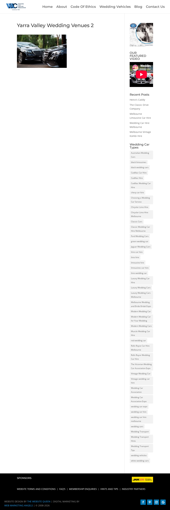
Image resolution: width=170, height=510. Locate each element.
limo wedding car (139, 273)
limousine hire (137, 262)
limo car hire (137, 252)
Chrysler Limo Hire (139, 207)
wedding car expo (139, 406)
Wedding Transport (140, 431)
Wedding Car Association (137, 390)
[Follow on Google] (163, 502)
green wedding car (139, 241)
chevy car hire (137, 192)
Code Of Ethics (83, 7)
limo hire (135, 257)
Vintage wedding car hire (140, 380)
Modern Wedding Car (141, 311)
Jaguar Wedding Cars (140, 246)
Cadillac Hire (137, 178)
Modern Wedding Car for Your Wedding (141, 318)
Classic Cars (136, 221)
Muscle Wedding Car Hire (140, 333)
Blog (138, 7)
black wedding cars (140, 167)
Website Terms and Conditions (36, 489)
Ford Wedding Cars (140, 236)
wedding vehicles (139, 455)
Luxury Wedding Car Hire (140, 280)
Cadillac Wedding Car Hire (141, 185)
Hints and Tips (109, 489)
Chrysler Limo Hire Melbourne (139, 214)
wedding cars (137, 426)
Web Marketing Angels (18, 505)
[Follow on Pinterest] (149, 502)
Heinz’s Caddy (137, 99)
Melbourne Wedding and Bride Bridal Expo (141, 304)
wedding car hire (138, 411)
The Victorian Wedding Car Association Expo (141, 366)
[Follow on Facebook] (143, 502)
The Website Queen (38, 501)
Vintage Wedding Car (140, 373)
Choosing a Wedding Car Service (140, 199)
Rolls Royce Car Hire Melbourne (140, 347)
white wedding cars (140, 460)
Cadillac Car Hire (139, 172)
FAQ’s (62, 489)
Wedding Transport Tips (140, 448)
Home (47, 7)
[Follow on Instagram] (156, 502)
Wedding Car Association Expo (139, 399)
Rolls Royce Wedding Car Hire (140, 357)
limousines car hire (140, 267)
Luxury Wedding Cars (141, 287)
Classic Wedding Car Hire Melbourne (140, 228)
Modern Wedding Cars (141, 326)
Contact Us (155, 7)
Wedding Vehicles (115, 7)
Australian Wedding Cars (140, 154)
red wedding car (138, 340)
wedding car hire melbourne (138, 419)
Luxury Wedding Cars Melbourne (141, 294)
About (61, 7)
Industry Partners (133, 489)
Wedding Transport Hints (140, 439)
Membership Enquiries (83, 489)
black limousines (138, 162)
